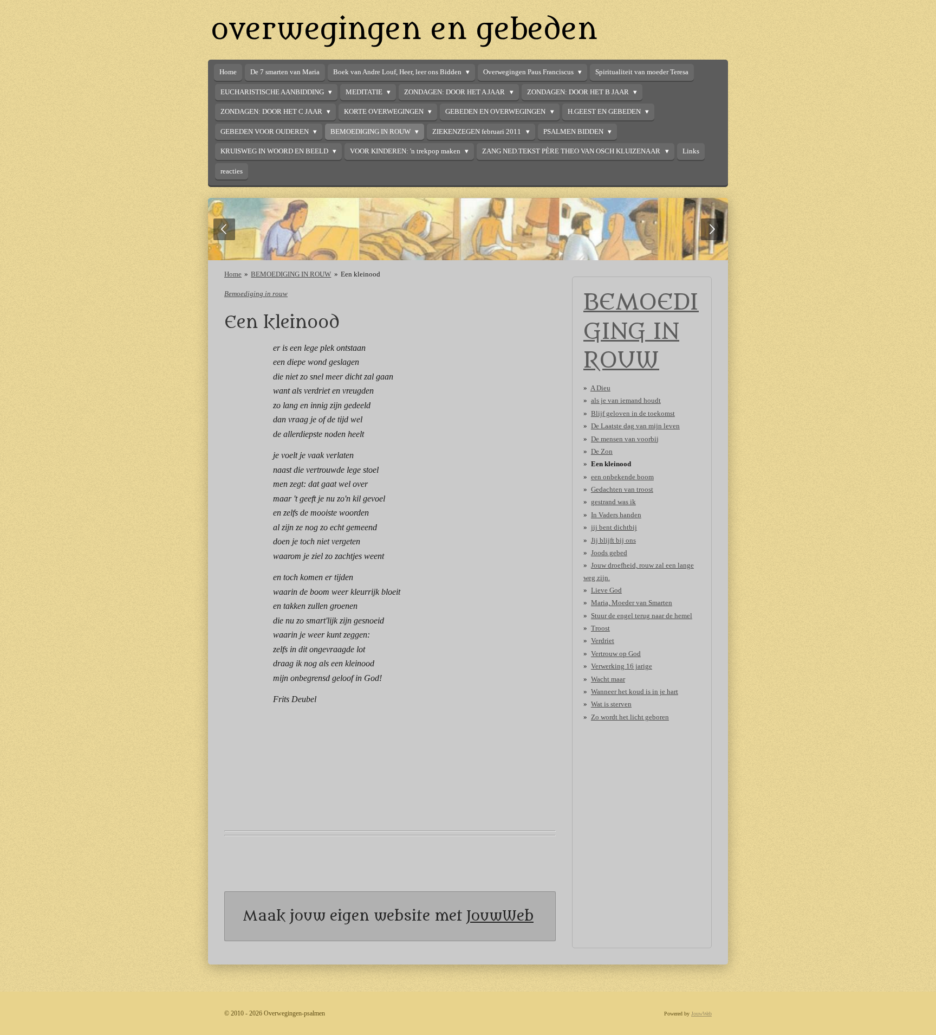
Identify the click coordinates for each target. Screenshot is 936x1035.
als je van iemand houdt (626, 400)
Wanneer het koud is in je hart (634, 691)
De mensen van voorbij (625, 439)
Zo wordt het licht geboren (630, 717)
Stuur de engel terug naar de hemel (641, 616)
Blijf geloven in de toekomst (633, 413)
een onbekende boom (622, 477)
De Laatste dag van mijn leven (635, 426)
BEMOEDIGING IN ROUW (291, 274)
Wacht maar (608, 679)
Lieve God (606, 590)
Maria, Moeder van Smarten (631, 603)
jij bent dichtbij (614, 527)
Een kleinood (360, 274)
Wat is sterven (611, 704)
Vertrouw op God (616, 654)
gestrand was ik (613, 502)
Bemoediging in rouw (256, 294)
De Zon (602, 451)
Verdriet (602, 641)
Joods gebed (609, 553)
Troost (600, 628)
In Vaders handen (616, 515)
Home (233, 274)
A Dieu (600, 388)
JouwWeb (500, 916)
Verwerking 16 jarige (621, 666)
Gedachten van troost (622, 489)
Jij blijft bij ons (613, 540)
